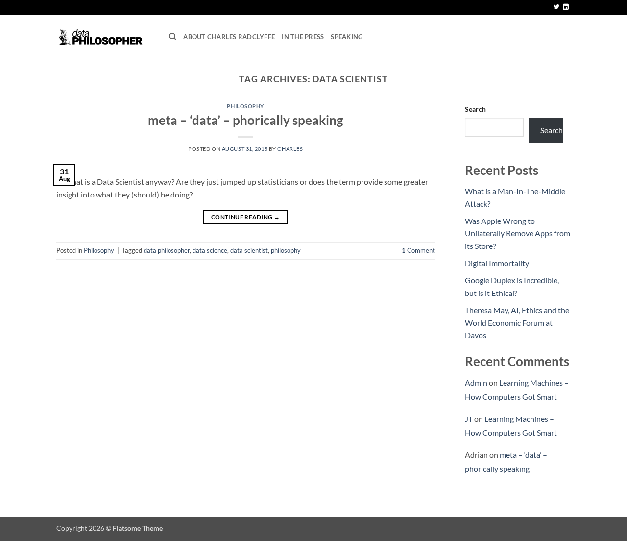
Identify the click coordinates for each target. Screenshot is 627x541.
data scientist (249, 250)
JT (469, 418)
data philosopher (167, 250)
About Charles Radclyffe (229, 37)
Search (475, 109)
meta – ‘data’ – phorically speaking (245, 120)
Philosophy (245, 106)
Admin (476, 382)
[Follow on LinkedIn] (566, 7)
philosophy (286, 250)
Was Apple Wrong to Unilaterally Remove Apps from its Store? (517, 233)
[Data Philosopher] (105, 37)
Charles (290, 149)
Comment (418, 250)
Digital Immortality (497, 263)
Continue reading (245, 217)
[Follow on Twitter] (556, 7)
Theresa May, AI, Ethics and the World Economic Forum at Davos (517, 322)
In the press (303, 37)
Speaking (346, 37)
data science (210, 250)
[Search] (172, 36)
